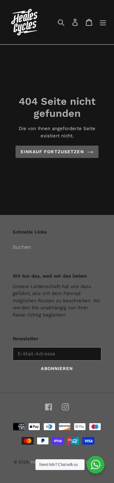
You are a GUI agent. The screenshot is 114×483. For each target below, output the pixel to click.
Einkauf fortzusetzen (52, 151)
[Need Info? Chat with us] (95, 465)
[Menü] (103, 22)
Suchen (22, 247)
